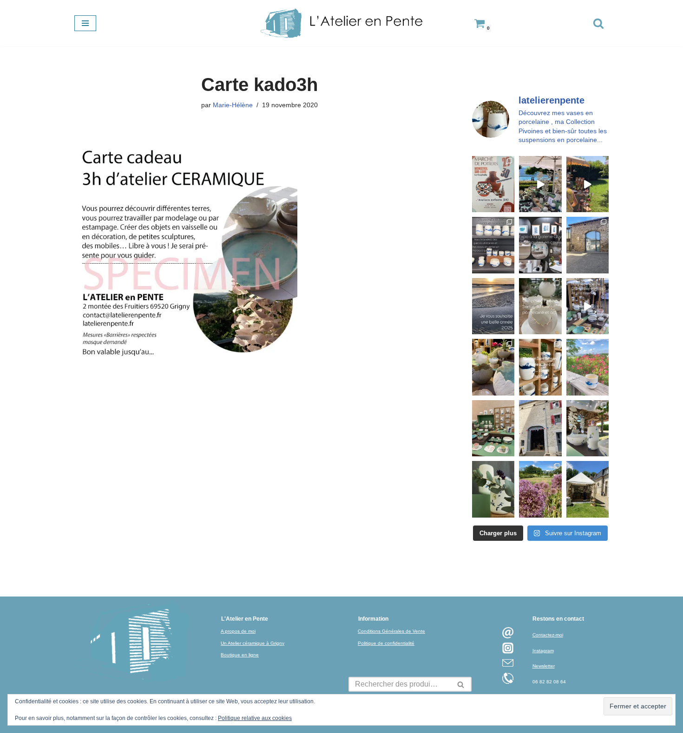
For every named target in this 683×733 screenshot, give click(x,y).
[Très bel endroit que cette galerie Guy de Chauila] (540, 245)
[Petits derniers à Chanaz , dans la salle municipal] (493, 428)
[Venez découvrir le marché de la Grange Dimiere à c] (587, 428)
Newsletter (543, 665)
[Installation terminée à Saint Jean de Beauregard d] (587, 489)
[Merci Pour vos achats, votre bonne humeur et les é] (493, 367)
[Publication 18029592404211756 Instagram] (540, 367)
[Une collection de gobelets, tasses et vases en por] (493, 245)
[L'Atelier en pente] (341, 23)
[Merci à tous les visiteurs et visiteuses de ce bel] (493, 489)
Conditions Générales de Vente (391, 631)
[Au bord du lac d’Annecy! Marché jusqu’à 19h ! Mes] (540, 184)
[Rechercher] (598, 23)
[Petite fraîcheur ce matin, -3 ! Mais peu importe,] (587, 306)
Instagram (543, 650)
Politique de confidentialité (386, 643)
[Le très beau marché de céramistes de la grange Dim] (587, 184)
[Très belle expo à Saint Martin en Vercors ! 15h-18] (540, 428)
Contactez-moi (547, 634)
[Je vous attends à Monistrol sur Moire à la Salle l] (493, 184)
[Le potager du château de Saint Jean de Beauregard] (540, 489)
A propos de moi (238, 631)
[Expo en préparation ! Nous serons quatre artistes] (587, 245)
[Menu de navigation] (85, 23)
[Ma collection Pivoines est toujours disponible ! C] (540, 306)
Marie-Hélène (233, 105)
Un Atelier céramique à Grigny (252, 643)
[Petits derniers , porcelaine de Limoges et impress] (587, 367)
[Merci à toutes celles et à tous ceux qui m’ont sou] (493, 306)
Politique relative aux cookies (255, 718)
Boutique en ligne (240, 654)
